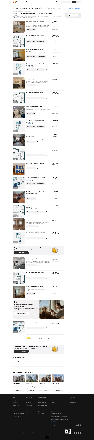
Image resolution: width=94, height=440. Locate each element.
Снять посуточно (41, 413)
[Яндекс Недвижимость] (19, 2)
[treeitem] (16, 5)
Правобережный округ (42, 402)
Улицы (14, 414)
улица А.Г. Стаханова (29, 79)
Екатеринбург (15, 402)
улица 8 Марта (28, 51)
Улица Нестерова (29, 399)
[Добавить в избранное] (37, 29)
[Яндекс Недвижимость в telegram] (80, 425)
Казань (14, 403)
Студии (71, 399)
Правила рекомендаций (51, 425)
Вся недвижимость (16, 425)
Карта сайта (63, 425)
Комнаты (52, 400)
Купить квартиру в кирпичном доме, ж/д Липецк (59, 419)
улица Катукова (28, 259)
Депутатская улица (29, 397)
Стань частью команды (29, 425)
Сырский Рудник (41, 400)
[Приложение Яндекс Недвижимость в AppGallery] (78, 432)
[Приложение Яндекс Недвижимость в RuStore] (80, 432)
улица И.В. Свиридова (30, 22)
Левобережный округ (42, 397)
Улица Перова (28, 402)
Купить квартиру (54, 411)
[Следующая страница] (50, 338)
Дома (52, 397)
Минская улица (28, 37)
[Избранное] (56, 2)
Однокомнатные (72, 400)
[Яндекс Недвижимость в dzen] (78, 425)
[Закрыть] (80, 8)
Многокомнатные (73, 402)
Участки (52, 402)
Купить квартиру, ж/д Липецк (56, 413)
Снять (39, 411)
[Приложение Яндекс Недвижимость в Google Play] (76, 432)
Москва (14, 397)
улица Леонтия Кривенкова (31, 193)
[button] (59, 2)
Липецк (27, 414)
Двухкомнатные (72, 397)
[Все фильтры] (14, 8)
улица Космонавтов (29, 136)
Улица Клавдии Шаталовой (30, 403)
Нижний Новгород (16, 405)
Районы (14, 411)
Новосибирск (15, 400)
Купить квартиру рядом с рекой (56, 414)
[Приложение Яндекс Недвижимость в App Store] (74, 432)
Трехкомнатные (72, 403)
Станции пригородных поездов (18, 413)
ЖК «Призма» (28, 66)
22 (48, 338)
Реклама (22, 425)
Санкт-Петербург (16, 399)
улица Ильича (28, 288)
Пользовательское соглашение (40, 425)
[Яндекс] (79, 437)
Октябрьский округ (41, 399)
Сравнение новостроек (17, 416)
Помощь (58, 425)
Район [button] (70, 8)
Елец (26, 413)
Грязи (27, 411)
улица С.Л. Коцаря (29, 220)
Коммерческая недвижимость (56, 403)
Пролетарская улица (29, 108)
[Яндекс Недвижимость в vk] (77, 425)
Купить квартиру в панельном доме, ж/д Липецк (59, 416)
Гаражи (52, 399)
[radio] (31, 338)
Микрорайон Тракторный (42, 405)
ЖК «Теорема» (28, 38)
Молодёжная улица (29, 405)
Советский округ (41, 403)
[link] (79, 2)
